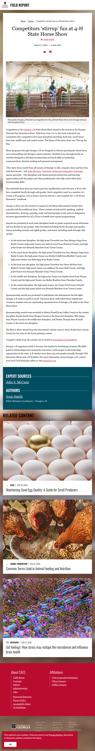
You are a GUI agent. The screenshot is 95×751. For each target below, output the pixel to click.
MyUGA (38, 731)
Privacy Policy (19, 700)
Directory (39, 728)
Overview (17, 681)
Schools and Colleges (40, 724)
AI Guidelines (19, 707)
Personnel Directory (22, 697)
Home (23, 21)
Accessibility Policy (22, 704)
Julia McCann (34, 171)
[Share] (45, 52)
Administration (20, 688)
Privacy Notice (55, 735)
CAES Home (19, 677)
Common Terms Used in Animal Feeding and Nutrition (38, 568)
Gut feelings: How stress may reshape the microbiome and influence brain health (47, 649)
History (16, 684)
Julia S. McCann (17, 382)
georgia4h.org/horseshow (65, 340)
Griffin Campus (59, 684)
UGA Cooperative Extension (65, 677)
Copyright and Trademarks (57, 729)
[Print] (50, 52)
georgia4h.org (49, 360)
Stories (31, 21)
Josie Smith (48, 39)
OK (10, 744)
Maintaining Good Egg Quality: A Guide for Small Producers (42, 489)
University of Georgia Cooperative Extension (62, 171)
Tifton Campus (59, 681)
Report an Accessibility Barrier (73, 725)
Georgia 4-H (29, 129)
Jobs (15, 692)
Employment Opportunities (57, 724)
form (38, 738)
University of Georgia (20, 729)
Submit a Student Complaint (75, 731)
